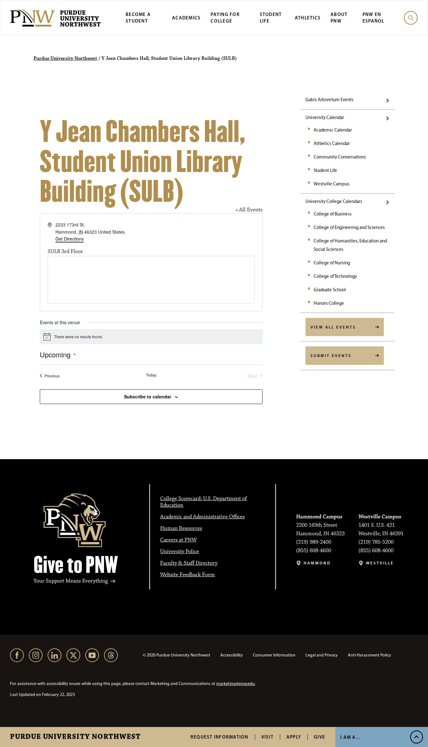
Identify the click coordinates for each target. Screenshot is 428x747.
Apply (293, 737)
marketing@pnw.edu (235, 683)
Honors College (329, 303)
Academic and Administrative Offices (202, 516)
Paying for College (225, 17)
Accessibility (231, 655)
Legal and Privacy (321, 655)
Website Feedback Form (187, 574)
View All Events (333, 326)
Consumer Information (274, 655)
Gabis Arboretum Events (329, 99)
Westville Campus (331, 184)
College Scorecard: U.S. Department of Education (203, 502)
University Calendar (324, 117)
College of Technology (335, 276)
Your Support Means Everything (71, 581)
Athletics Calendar (332, 143)
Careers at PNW (178, 540)
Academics (186, 18)
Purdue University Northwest (75, 737)
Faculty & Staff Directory (188, 563)
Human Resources (181, 528)
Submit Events (331, 355)
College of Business (333, 214)
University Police (179, 551)
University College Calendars (333, 201)
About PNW (339, 17)
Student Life (325, 170)
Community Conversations (340, 157)
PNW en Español (373, 17)
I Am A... (350, 737)
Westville (380, 563)
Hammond (317, 563)
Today (151, 374)
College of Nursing (332, 263)
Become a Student (138, 17)
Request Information (219, 737)
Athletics (308, 18)
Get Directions (69, 239)
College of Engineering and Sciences (349, 227)
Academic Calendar (333, 130)
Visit (267, 737)
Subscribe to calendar (147, 396)
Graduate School (330, 290)
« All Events (249, 209)
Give (319, 737)
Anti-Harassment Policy (369, 655)
